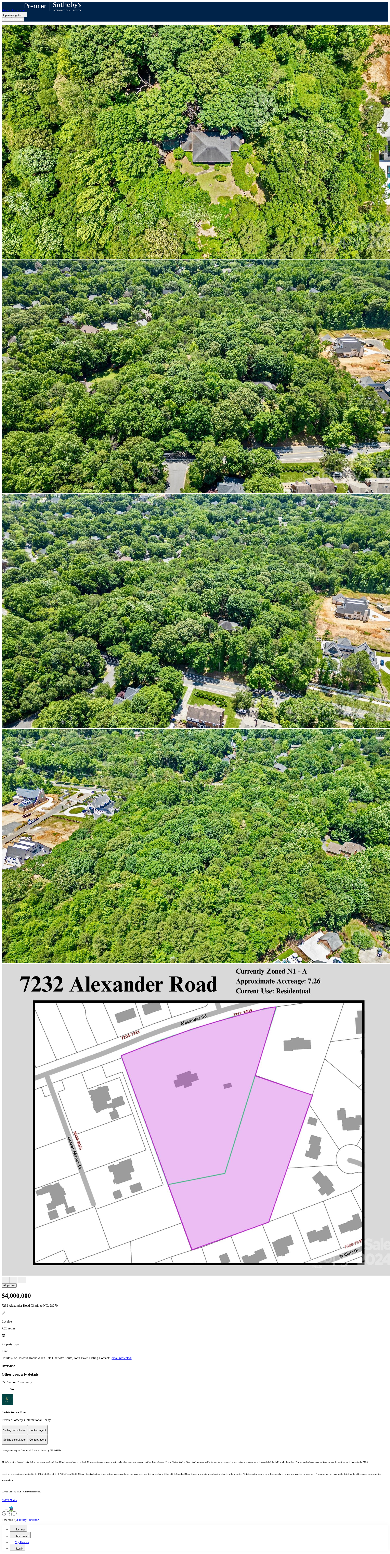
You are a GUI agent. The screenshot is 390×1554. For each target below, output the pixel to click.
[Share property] (22, 1280)
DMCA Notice (9, 1500)
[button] (195, 142)
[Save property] (14, 1280)
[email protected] (121, 1358)
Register (18, 19)
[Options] (6, 1280)
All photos (9, 1285)
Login (6, 19)
